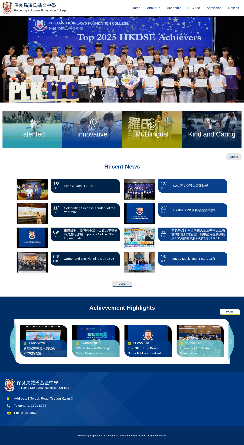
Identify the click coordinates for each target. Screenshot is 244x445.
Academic (174, 8)
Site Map (82, 435)
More (122, 283)
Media (233, 157)
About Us (153, 8)
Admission (214, 8)
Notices (233, 8)
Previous (13, 341)
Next (231, 341)
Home (136, 8)
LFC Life (194, 8)
